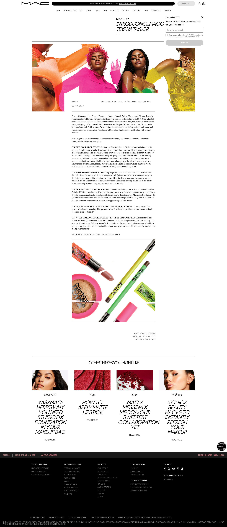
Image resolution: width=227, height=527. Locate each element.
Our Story (102, 468)
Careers (101, 484)
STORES (167, 10)
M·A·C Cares (103, 471)
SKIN (105, 10)
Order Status (137, 471)
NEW (58, 10)
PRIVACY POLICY (192, 37)
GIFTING (125, 10)
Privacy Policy (37, 517)
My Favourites (137, 474)
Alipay (100, 496)
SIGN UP (137, 336)
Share (75, 101)
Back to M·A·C (103, 481)
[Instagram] (178, 468)
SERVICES (156, 10)
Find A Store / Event (40, 468)
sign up (184, 42)
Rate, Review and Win (140, 484)
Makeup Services (39, 471)
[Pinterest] (182, 468)
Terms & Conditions (77, 517)
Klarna (100, 493)
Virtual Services (72, 468)
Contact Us (70, 474)
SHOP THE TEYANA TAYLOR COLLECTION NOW (96, 235)
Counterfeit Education (102, 517)
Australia (168, 479)
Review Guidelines (139, 490)
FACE (89, 10)
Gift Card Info (71, 491)
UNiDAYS (68, 494)
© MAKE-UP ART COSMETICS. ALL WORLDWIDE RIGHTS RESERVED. (145, 517)
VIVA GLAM (101, 474)
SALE (146, 10)
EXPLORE (136, 10)
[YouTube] (173, 468)
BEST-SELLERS (70, 10)
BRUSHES (114, 10)
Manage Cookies (57, 517)
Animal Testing (104, 487)
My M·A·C (134, 468)
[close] (203, 16)
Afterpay (101, 490)
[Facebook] (165, 468)
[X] (169, 468)
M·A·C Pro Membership (107, 478)
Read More (50, 440)
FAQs (66, 481)
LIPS (81, 10)
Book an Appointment (41, 474)
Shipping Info (70, 484)
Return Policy (71, 488)
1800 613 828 (69, 478)
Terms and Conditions (141, 487)
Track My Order (71, 471)
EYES (97, 10)
